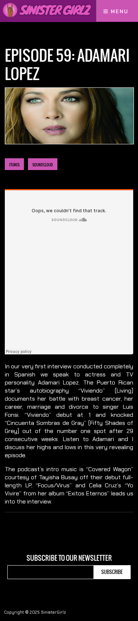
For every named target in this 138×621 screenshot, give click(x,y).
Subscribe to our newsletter (69, 558)
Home (11, 35)
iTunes (14, 164)
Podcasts (33, 35)
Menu (118, 11)
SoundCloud (42, 164)
